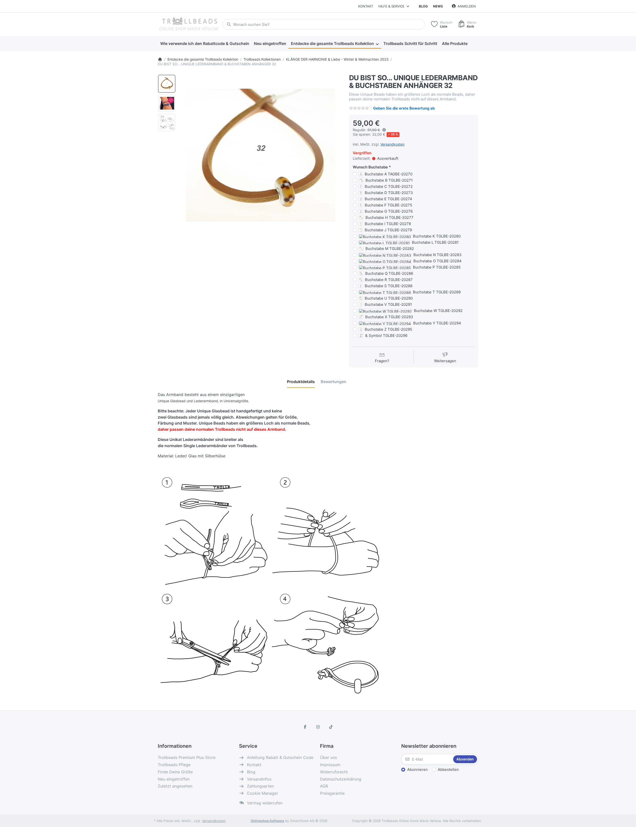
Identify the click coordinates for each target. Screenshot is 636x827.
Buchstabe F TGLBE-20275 (388, 205)
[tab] (301, 381)
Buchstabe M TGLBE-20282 (389, 248)
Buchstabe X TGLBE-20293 (389, 317)
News (438, 6)
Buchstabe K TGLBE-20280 (437, 236)
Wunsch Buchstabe (370, 167)
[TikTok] (330, 726)
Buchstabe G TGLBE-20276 (389, 211)
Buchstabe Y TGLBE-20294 (437, 323)
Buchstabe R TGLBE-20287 (389, 279)
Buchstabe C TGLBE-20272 (389, 186)
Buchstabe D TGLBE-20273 (389, 192)
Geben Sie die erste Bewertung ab (404, 108)
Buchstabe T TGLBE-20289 (437, 292)
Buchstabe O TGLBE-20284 (437, 261)
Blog (423, 6)
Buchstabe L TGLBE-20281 (435, 242)
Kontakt (365, 6)
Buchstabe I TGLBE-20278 (388, 223)
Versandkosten (392, 144)
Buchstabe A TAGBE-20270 (388, 174)
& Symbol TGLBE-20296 (386, 335)
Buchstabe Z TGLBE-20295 (388, 329)
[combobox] (323, 24)
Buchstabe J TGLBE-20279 (388, 230)
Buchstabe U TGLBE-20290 (389, 298)
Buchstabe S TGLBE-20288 (388, 285)
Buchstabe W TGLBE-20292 (438, 310)
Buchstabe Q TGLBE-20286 (389, 273)
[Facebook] (305, 726)
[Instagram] (318, 726)
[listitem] (261, 155)
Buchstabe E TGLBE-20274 (388, 199)
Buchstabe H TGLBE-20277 (389, 217)
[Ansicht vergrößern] (261, 155)
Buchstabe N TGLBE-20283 (437, 254)
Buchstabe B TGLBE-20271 (389, 180)
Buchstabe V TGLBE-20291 (388, 304)
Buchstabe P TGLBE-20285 (437, 267)
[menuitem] (204, 43)
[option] (166, 83)
